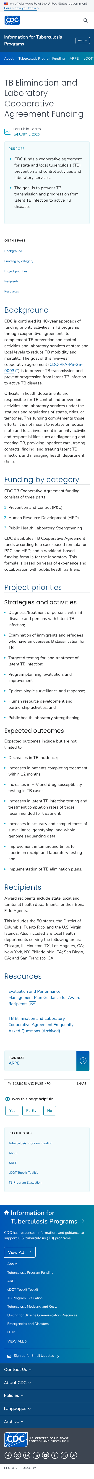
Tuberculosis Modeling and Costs (32, 1306)
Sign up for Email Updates (34, 1355)
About (8, 58)
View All (16, 1252)
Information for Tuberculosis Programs (33, 40)
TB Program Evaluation (25, 1182)
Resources (11, 291)
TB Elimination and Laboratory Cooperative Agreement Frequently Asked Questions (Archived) (40, 1025)
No (49, 1110)
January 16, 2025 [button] (26, 134)
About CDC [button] (16, 1382)
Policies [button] (12, 1395)
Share (81, 1083)
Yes (12, 1110)
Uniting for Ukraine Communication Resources (42, 1315)
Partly (31, 1110)
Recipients (11, 281)
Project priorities (15, 271)
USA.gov (29, 1468)
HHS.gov (11, 1468)
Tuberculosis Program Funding (41, 58)
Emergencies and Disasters (28, 1323)
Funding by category (18, 261)
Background (13, 251)
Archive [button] (12, 1421)
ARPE (74, 58)
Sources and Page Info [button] (32, 1083)
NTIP (11, 1332)
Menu (81, 40)
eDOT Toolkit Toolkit (23, 1172)
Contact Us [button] (16, 1369)
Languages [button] (16, 1408)
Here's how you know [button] (20, 8)
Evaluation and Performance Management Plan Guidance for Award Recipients (44, 997)
